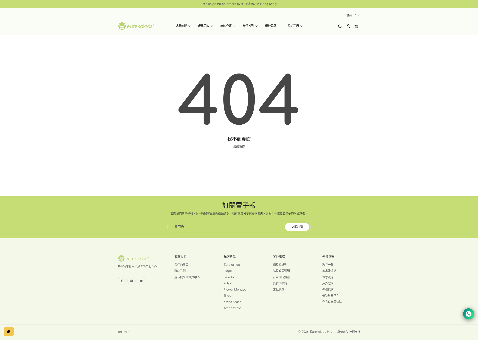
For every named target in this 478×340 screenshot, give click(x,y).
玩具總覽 (181, 26)
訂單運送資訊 (281, 277)
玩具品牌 (203, 26)
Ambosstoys (232, 308)
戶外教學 (327, 283)
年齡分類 (226, 26)
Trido (227, 295)
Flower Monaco (235, 289)
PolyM (228, 283)
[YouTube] (141, 281)
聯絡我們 (180, 271)
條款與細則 (280, 264)
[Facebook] (122, 281)
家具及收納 (329, 271)
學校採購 (327, 289)
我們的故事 (181, 264)
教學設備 (327, 277)
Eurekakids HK (320, 331)
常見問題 (278, 289)
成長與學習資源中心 (187, 277)
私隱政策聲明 (281, 271)
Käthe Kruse (232, 302)
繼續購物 (239, 146)
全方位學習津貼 (332, 302)
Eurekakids (232, 264)
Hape (228, 271)
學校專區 (270, 26)
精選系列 (248, 26)
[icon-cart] (356, 26)
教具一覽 (327, 264)
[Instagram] (131, 281)
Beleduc (229, 277)
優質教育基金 (330, 295)
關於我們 (293, 26)
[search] (340, 26)
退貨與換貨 (280, 283)
